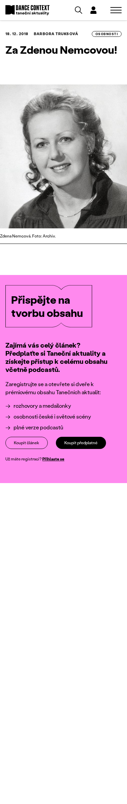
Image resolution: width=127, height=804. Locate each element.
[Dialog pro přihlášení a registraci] (93, 10)
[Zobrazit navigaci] (116, 10)
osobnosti (107, 34)
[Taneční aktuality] (27, 10)
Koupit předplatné (81, 442)
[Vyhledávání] (78, 10)
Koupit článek (26, 442)
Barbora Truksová (56, 33)
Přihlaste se (53, 458)
